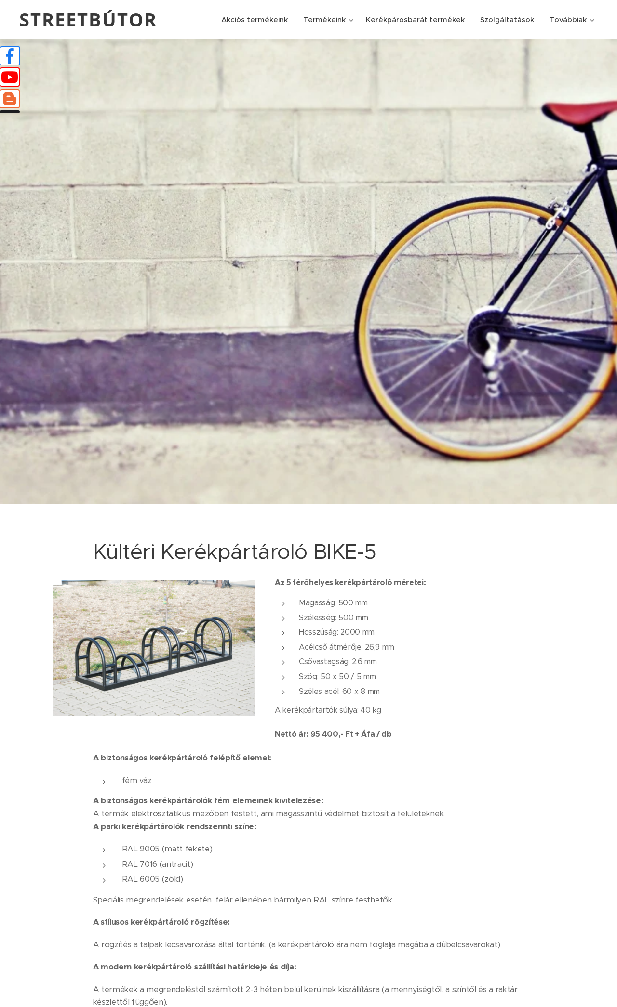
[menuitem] (257, 20)
